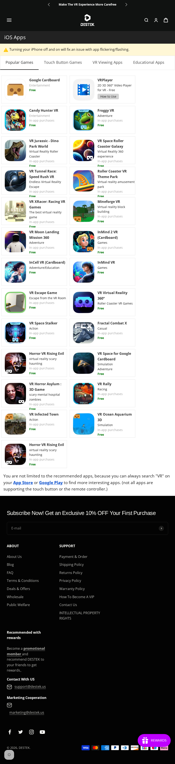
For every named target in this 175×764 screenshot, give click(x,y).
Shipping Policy (71, 564)
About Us (14, 556)
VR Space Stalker (43, 323)
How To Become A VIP (76, 597)
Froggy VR (106, 110)
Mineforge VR (109, 201)
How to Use (108, 96)
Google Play (51, 482)
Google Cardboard (44, 80)
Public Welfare (18, 604)
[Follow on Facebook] (10, 732)
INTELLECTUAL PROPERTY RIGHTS (79, 616)
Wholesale (15, 597)
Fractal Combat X (112, 323)
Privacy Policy (70, 580)
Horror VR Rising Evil (46, 353)
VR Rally (104, 384)
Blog (10, 564)
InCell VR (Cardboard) (47, 262)
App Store (23, 482)
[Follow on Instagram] (31, 732)
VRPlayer (105, 80)
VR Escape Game (43, 292)
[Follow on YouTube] (42, 732)
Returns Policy (70, 572)
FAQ (10, 572)
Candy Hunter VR (43, 110)
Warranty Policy (72, 588)
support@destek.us (30, 686)
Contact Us (68, 604)
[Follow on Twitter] (20, 732)
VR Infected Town (44, 414)
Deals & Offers (18, 588)
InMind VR (106, 262)
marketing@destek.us (26, 712)
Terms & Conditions (23, 580)
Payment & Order (73, 556)
